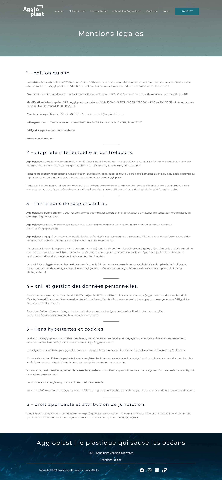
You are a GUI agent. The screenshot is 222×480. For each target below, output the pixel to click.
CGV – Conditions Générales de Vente (111, 452)
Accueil (59, 11)
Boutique (152, 11)
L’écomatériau (98, 11)
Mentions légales (111, 459)
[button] (187, 11)
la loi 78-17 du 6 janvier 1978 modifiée (92, 295)
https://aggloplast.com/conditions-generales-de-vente (66, 315)
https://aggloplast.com (55, 86)
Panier (166, 11)
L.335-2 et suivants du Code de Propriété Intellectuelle (144, 189)
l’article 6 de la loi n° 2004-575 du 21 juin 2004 (68, 82)
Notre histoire (77, 11)
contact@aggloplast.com (94, 94)
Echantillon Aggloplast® (127, 11)
